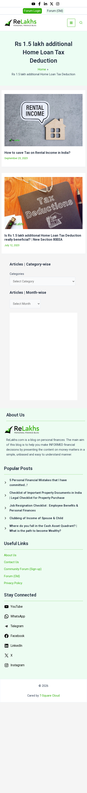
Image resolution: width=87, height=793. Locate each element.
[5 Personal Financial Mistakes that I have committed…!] (43, 482)
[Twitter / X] (51, 4)
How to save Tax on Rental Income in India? (37, 153)
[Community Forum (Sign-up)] (22, 569)
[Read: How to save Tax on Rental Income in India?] (43, 120)
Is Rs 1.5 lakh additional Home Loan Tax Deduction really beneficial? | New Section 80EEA (42, 237)
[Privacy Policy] (13, 583)
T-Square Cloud (50, 695)
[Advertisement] (43, 356)
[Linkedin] (45, 4)
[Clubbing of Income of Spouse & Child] (33, 518)
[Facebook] (39, 4)
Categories (17, 274)
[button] (32, 11)
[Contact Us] (11, 562)
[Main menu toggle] (71, 23)
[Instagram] (57, 4)
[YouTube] (33, 4)
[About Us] (10, 555)
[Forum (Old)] (12, 576)
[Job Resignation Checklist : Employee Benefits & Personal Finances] (43, 508)
